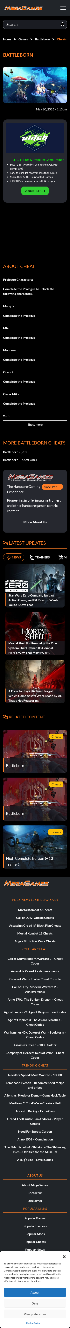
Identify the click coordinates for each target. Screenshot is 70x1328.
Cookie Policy (33, 1323)
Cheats (62, 39)
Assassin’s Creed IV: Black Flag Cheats (35, 925)
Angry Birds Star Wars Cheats (35, 941)
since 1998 (51, 487)
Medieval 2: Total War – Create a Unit (35, 1103)
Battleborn (42, 39)
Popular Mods (35, 1234)
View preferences (35, 1314)
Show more (35, 424)
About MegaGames (35, 1185)
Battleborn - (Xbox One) (20, 460)
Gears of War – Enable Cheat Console (35, 979)
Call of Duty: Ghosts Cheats (35, 917)
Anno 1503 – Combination (35, 1139)
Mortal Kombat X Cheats (35, 910)
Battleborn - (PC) (15, 452)
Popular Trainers (35, 1226)
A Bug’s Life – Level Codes (35, 1159)
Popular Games (35, 1218)
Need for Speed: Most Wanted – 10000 (35, 1075)
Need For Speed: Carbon (35, 1131)
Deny (35, 1303)
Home (7, 39)
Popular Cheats (35, 1241)
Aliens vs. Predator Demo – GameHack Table (35, 1095)
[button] (64, 1256)
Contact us (35, 1193)
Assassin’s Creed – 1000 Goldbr (35, 1045)
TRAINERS (42, 557)
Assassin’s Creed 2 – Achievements (35, 971)
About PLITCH (35, 190)
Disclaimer (35, 1200)
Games (23, 39)
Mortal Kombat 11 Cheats (35, 933)
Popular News (35, 1249)
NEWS (16, 557)
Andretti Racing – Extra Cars (35, 1111)
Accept (35, 1292)
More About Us (35, 522)
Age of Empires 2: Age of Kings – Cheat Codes (35, 1012)
